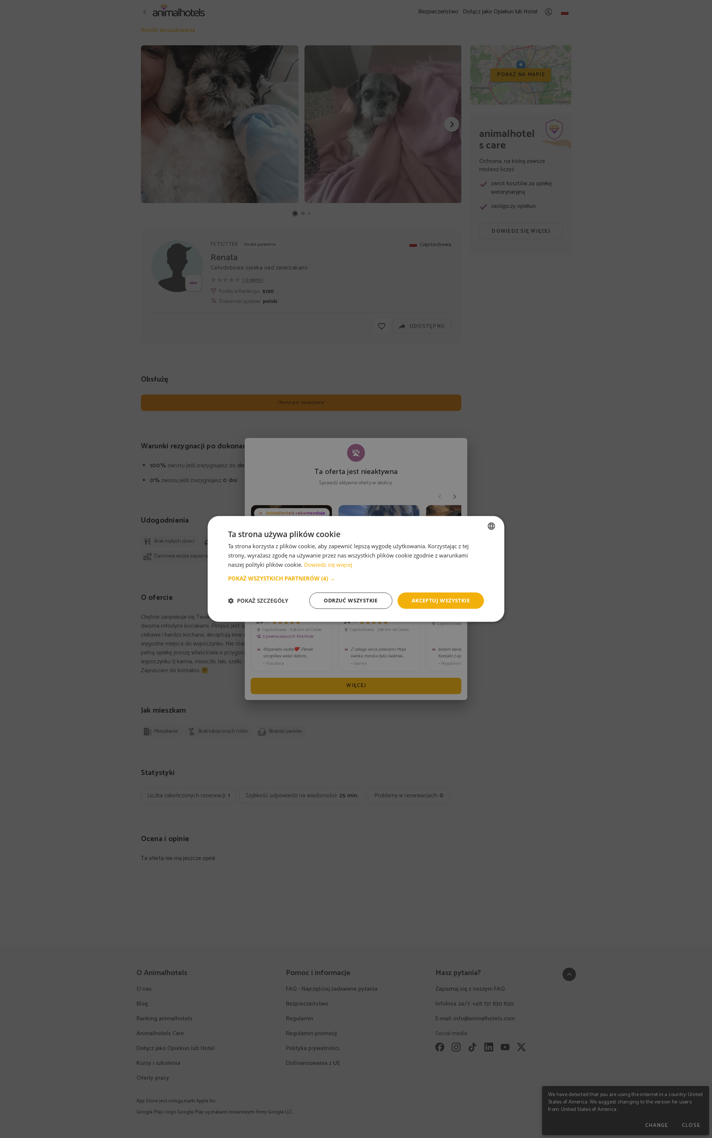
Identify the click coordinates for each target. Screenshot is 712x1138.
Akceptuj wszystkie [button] (441, 600)
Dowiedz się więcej (328, 564)
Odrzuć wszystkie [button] (351, 600)
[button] (356, 578)
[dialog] (356, 569)
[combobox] (491, 526)
